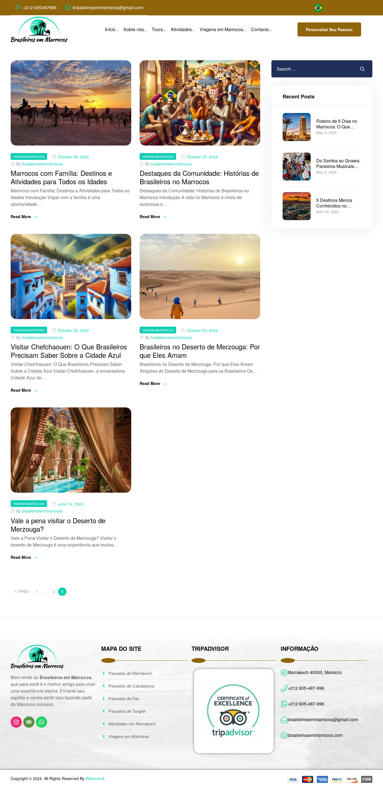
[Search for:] (304, 68)
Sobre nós (133, 29)
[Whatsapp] (41, 722)
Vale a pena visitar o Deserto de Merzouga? (58, 524)
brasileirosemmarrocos (42, 164)
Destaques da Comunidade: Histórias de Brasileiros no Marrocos (199, 177)
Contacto (260, 29)
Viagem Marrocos (28, 156)
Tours (157, 29)
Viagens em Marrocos (221, 29)
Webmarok (95, 778)
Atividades (181, 29)
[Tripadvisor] (28, 722)
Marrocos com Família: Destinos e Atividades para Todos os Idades (61, 177)
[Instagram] (16, 722)
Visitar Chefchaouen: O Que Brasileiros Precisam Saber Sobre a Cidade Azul (69, 351)
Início (110, 29)
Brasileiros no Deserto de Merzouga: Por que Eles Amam (200, 351)
